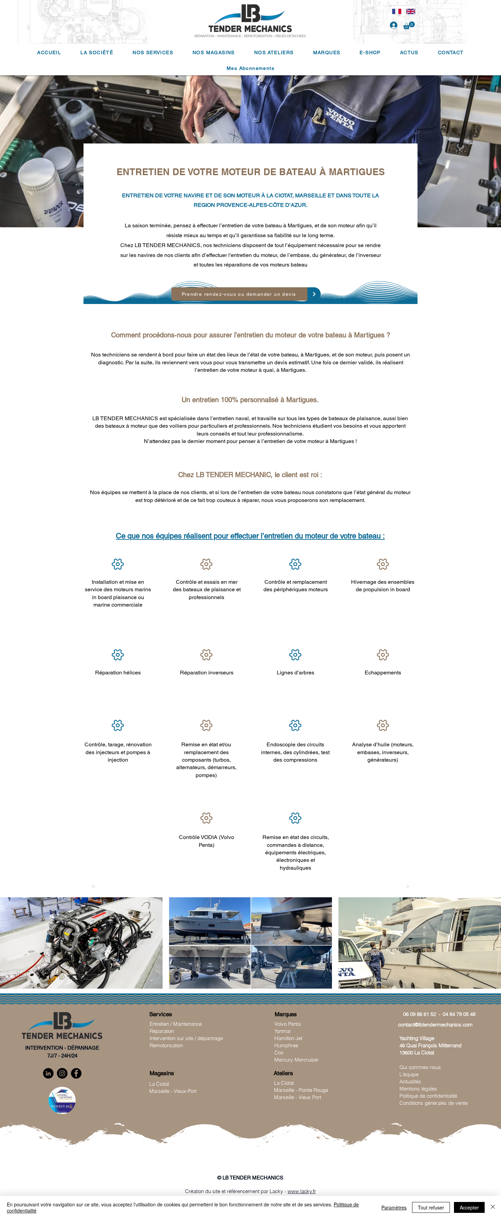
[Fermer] (493, 1207)
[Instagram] (62, 1073)
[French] (397, 11)
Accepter (469, 1207)
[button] (409, 25)
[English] (411, 11)
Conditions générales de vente (433, 1103)
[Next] (314, 294)
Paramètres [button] (394, 1207)
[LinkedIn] (48, 1073)
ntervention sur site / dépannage (187, 1038)
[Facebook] (76, 1073)
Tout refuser (431, 1207)
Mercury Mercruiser (296, 1059)
